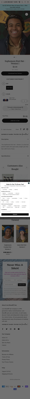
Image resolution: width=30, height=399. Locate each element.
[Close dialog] (29, 183)
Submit (15, 214)
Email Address (4, 209)
